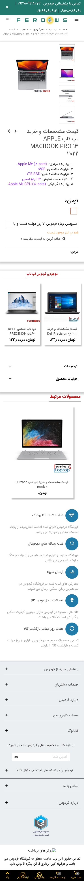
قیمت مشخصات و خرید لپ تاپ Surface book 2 (42, 484)
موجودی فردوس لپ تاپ (42, 274)
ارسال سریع (55, 572)
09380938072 (29, 4)
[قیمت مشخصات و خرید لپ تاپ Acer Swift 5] (15, 131)
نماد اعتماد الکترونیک (47, 515)
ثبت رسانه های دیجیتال (45, 544)
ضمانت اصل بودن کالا (47, 600)
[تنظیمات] (7, 20)
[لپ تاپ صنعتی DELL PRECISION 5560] (22, 304)
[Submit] (16, 757)
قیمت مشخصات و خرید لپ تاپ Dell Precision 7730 (62, 334)
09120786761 (70, 11)
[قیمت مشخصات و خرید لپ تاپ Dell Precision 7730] (62, 304)
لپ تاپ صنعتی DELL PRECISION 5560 (22, 331)
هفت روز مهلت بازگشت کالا (43, 629)
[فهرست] (76, 20)
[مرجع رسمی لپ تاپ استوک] (42, 20)
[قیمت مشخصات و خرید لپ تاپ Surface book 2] (42, 442)
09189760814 (47, 11)
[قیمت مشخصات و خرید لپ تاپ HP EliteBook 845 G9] (9, 131)
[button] (42, 367)
